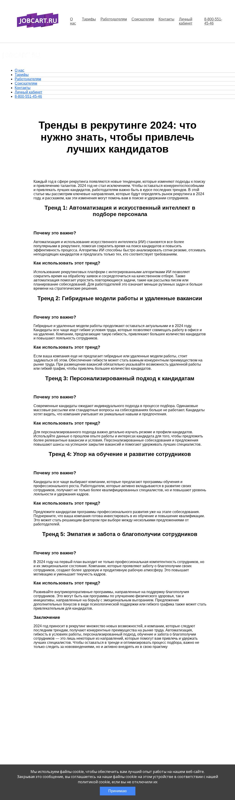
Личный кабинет (185, 21)
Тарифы (89, 19)
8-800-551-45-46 (213, 21)
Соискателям (142, 19)
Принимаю (117, 791)
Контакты (166, 19)
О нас (73, 21)
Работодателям (114, 19)
